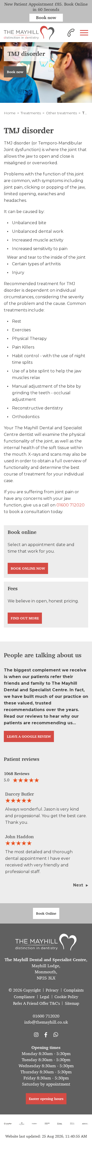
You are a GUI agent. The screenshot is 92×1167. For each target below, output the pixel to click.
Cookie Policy (66, 996)
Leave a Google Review (29, 736)
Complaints (74, 990)
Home (10, 113)
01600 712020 (70, 505)
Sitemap (72, 1003)
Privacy (52, 990)
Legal (44, 996)
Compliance (24, 996)
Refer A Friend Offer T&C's (36, 1003)
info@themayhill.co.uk (46, 1022)
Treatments (31, 113)
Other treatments (61, 113)
